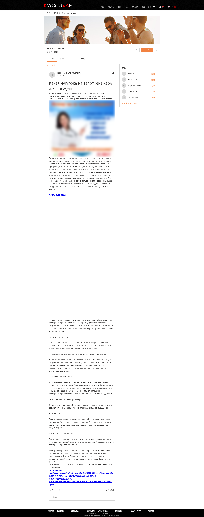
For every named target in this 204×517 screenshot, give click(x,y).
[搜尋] (136, 50)
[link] (52, 58)
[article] (82, 286)
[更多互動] (59, 489)
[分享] (113, 73)
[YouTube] (154, 7)
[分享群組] (156, 49)
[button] (175, 7)
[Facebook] (157, 7)
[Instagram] (160, 7)
